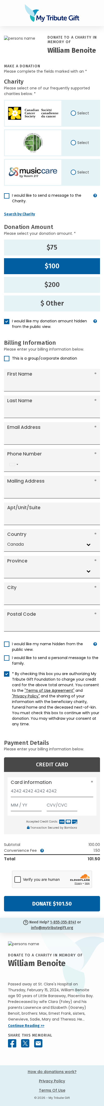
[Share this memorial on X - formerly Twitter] (25, 1043)
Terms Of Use (52, 1090)
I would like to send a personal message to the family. (55, 660)
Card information (31, 782)
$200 (52, 285)
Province (17, 561)
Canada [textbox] (15, 544)
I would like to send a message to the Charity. (46, 198)
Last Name (19, 400)
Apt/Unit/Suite (24, 507)
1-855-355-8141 (63, 922)
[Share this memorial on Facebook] (12, 1043)
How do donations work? (52, 1071)
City (12, 587)
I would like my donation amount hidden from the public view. (49, 323)
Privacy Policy (52, 1081)
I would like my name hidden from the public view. (47, 646)
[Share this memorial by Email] (38, 1043)
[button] (95, 200)
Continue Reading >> (26, 1025)
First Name (19, 374)
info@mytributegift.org (52, 928)
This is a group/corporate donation (44, 358)
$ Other (52, 303)
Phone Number (24, 454)
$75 (52, 248)
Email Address (24, 427)
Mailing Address (26, 481)
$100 (52, 266)
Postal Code (21, 614)
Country (16, 534)
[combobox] (13, 464)
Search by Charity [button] (19, 214)
